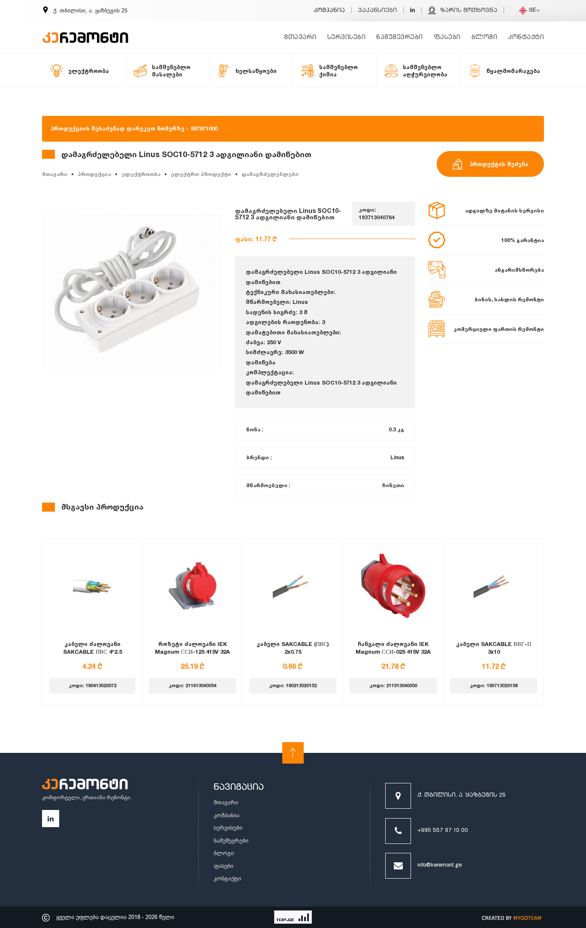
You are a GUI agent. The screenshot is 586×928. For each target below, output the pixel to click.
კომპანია (329, 11)
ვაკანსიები (377, 11)
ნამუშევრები (399, 37)
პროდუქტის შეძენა (499, 164)
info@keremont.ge (439, 865)
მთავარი (300, 37)
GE (532, 10)
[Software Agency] (512, 917)
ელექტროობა (140, 174)
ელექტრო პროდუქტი (201, 174)
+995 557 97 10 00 (442, 831)
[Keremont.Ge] (85, 32)
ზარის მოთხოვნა (468, 11)
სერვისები (346, 37)
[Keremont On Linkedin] (412, 11)
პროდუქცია (94, 174)
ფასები (447, 37)
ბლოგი (484, 37)
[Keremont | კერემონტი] (85, 785)
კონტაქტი (526, 37)
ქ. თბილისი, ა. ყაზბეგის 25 (461, 795)
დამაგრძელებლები (270, 174)
